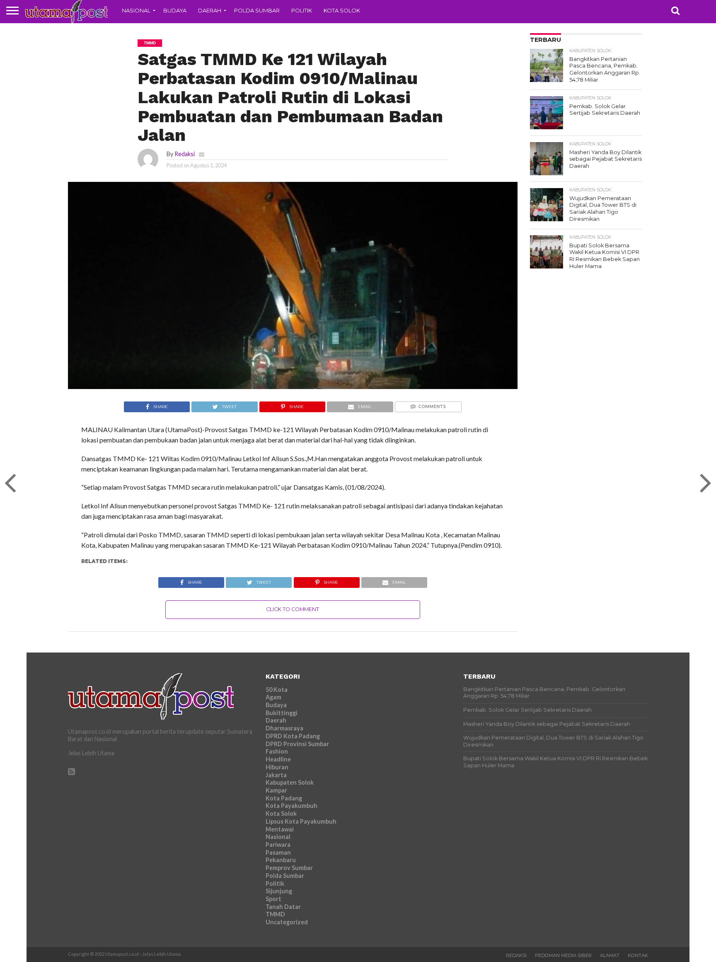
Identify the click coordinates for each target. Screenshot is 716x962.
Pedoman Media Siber (563, 955)
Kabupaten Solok (290, 782)
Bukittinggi (282, 712)
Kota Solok (342, 10)
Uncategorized (287, 922)
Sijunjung (279, 890)
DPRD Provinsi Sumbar (297, 743)
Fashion (277, 751)
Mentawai (280, 829)
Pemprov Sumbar (289, 867)
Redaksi (184, 153)
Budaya (174, 10)
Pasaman (278, 852)
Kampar (276, 790)
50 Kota (277, 689)
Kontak (638, 955)
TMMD (275, 914)
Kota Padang (284, 798)
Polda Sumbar (257, 10)
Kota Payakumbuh (291, 805)
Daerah (209, 10)
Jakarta (276, 774)
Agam (273, 697)
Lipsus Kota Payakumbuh (301, 821)
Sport (273, 898)
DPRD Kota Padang (293, 736)
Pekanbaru (281, 859)
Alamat (609, 955)
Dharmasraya (284, 728)
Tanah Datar (283, 906)
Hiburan (277, 767)
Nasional (136, 10)
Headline (278, 759)
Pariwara (278, 844)
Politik (301, 10)
